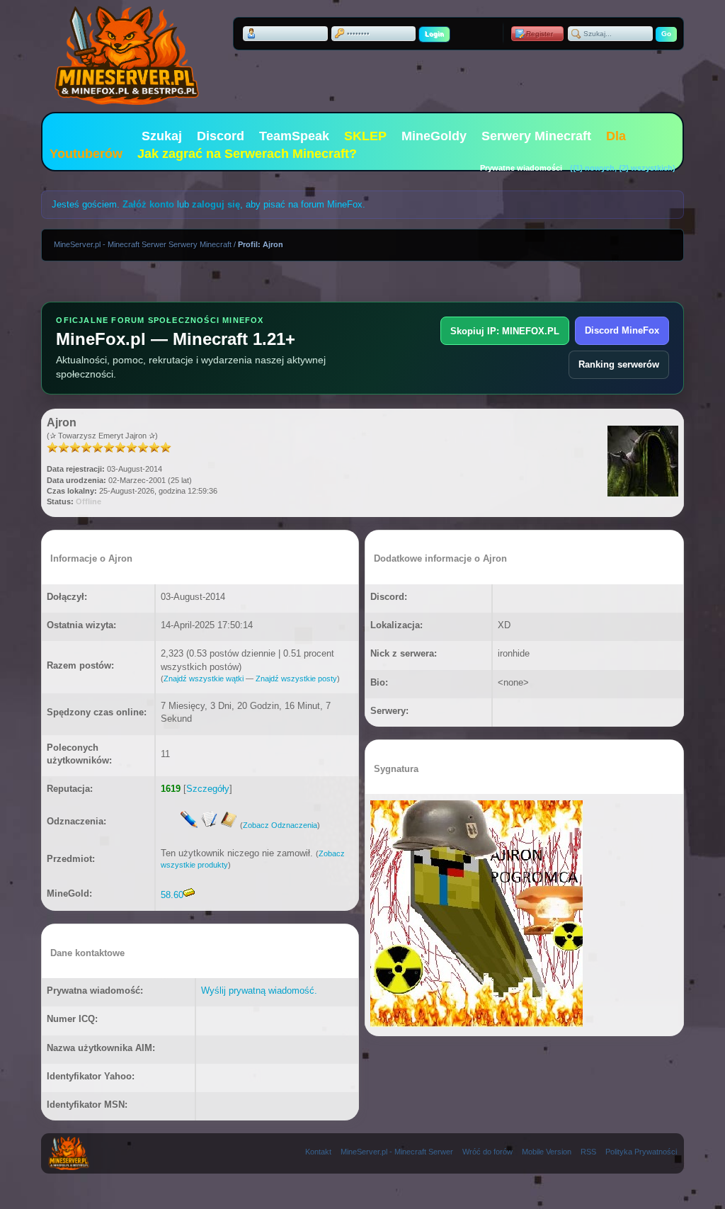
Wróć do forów (487, 1151)
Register (539, 34)
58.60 (172, 895)
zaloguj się (216, 204)
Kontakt (318, 1151)
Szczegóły (207, 788)
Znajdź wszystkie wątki (204, 678)
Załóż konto (148, 204)
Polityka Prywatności (641, 1151)
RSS (588, 1151)
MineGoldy (434, 136)
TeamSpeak (294, 136)
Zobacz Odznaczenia (280, 825)
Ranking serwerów (618, 364)
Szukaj (162, 136)
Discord (220, 136)
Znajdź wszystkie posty (296, 678)
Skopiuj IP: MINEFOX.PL (504, 331)
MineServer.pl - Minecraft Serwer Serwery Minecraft (143, 244)
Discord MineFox (622, 330)
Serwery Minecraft (536, 136)
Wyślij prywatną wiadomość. (259, 990)
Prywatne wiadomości (521, 168)
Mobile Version (546, 1151)
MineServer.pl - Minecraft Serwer (397, 1151)
